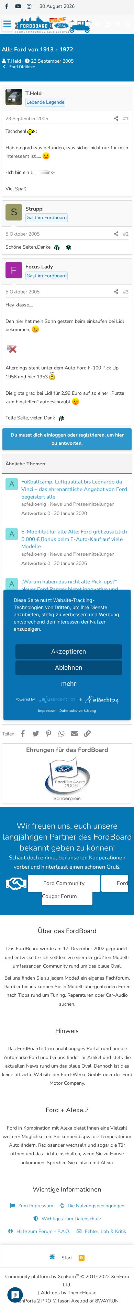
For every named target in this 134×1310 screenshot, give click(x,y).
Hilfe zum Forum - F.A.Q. (42, 1231)
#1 (126, 118)
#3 (126, 292)
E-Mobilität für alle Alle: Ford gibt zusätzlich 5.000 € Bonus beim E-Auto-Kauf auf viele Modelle (74, 539)
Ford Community (64, 883)
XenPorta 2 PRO (33, 1301)
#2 (126, 234)
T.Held (14, 61)
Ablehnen (68, 667)
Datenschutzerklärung (77, 710)
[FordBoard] (52, 1258)
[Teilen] (116, 119)
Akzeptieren (68, 651)
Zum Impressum (35, 1205)
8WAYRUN (107, 1301)
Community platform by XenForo (67, 1280)
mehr (68, 683)
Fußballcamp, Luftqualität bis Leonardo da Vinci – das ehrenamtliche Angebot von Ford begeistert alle (74, 489)
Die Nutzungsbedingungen (95, 1205)
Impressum (47, 710)
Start (67, 1258)
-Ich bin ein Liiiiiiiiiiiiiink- (30, 172)
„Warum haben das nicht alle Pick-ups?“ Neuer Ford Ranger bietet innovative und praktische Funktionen (69, 589)
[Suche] (127, 24)
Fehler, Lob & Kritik (104, 1231)
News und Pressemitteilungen (82, 504)
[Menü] (7, 24)
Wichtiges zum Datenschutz (70, 1218)
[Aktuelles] (118, 24)
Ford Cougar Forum (85, 890)
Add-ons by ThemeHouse (68, 1292)
